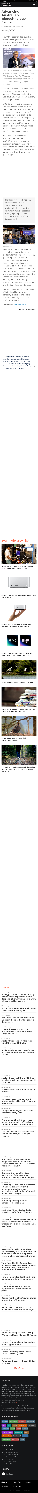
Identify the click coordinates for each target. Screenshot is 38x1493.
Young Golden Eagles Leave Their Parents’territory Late (18, 1111)
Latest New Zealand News (10, 1457)
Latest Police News (8, 1459)
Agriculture (11, 357)
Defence (11, 364)
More (17, 1402)
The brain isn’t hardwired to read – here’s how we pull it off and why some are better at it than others (18, 1122)
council (12, 1429)
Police (4, 1425)
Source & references (26, 310)
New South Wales (7, 1432)
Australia (18, 357)
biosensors (15, 361)
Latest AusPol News (8, 1464)
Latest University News (9, 1461)
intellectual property (27, 366)
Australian (25, 357)
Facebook (9, 1474)
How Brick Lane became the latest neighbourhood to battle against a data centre (18, 1020)
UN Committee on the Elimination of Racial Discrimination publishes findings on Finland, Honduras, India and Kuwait (19, 1222)
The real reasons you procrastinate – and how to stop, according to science (19, 1133)
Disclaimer (29, 1482)
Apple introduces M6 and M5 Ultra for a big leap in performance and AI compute (19, 1080)
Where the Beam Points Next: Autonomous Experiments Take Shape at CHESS (17, 1031)
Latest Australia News (9, 1450)
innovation (15, 366)
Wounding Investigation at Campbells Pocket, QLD (14, 1202)
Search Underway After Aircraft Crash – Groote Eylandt (16, 1353)
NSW (9, 1425)
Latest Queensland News (10, 1454)
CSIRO (5, 364)
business (25, 1436)
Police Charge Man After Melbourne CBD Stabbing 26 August (19, 1009)
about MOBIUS (19, 304)
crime (22, 1439)
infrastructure (6, 1436)
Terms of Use (17, 1482)
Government (7, 366)
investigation (6, 1439)
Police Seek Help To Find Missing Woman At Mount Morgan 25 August (19, 1334)
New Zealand (17, 1436)
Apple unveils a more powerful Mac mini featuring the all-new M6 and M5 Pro (18, 1052)
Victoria (14, 1425)
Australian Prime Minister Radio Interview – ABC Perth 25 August (17, 1211)
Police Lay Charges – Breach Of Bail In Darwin (18, 1362)
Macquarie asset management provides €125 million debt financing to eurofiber (19, 1101)
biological (25, 359)
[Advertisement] (19, 177)
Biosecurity (7, 361)
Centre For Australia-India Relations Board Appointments (18, 1343)
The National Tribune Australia (21, 1490)
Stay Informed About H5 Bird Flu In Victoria (18, 1090)
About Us (4, 1482)
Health (26, 1432)
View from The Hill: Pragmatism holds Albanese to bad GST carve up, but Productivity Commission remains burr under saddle (19, 1266)
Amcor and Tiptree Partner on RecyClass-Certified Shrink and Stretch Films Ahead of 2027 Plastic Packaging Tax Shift (18, 1162)
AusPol (18, 1429)
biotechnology (25, 361)
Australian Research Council (12, 359)
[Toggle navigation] (34, 4)
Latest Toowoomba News (10, 1452)
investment (15, 1439)
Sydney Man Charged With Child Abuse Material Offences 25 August (18, 1308)
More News (19, 1368)
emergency (26, 364)
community (30, 1422)
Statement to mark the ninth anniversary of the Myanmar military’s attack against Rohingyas (18, 1175)
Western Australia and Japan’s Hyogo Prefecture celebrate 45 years (16, 1288)
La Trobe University (10, 368)
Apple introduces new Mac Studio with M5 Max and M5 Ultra (18, 1042)
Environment (18, 1432)
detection (18, 364)
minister (25, 1429)
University (21, 368)
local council (22, 1425)
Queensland (31, 1425)
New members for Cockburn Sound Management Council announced (18, 1278)
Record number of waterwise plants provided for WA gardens (19, 1299)
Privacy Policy (17, 1486)
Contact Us (5, 1486)
